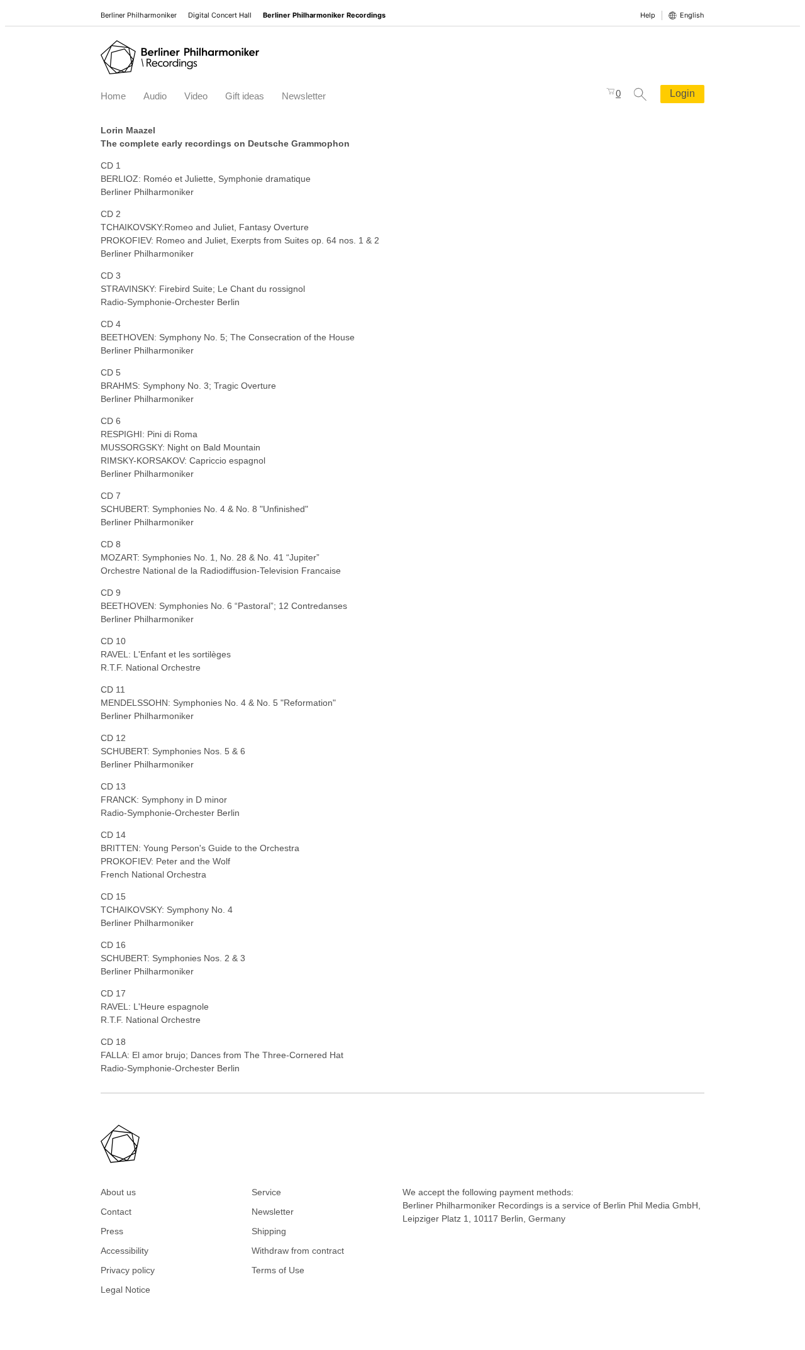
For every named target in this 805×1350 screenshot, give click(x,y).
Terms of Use (278, 1270)
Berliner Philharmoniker (139, 15)
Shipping (269, 1231)
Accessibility (124, 1251)
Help (647, 15)
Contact (116, 1212)
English (692, 15)
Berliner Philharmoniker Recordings (324, 15)
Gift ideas (244, 96)
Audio (155, 96)
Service (266, 1192)
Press (112, 1231)
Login (682, 93)
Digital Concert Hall (220, 15)
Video (196, 96)
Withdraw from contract (298, 1251)
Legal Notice (125, 1290)
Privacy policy (128, 1270)
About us (118, 1192)
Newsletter (304, 96)
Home (113, 96)
